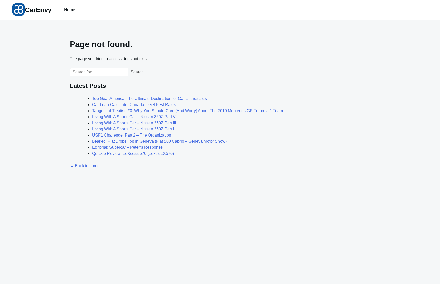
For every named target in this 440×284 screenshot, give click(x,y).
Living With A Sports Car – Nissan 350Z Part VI (134, 117)
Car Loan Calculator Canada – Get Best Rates (134, 104)
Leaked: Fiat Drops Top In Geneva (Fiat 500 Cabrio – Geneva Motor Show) (159, 141)
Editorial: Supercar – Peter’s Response (127, 147)
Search (137, 72)
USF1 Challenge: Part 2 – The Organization (131, 135)
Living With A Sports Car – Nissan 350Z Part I (133, 129)
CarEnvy (38, 10)
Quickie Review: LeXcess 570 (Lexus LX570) (133, 153)
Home (69, 10)
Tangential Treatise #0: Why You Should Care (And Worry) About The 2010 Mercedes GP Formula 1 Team (187, 111)
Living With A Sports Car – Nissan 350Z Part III (134, 123)
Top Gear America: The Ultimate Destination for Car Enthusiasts (149, 98)
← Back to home (85, 165)
